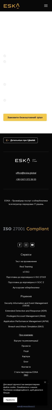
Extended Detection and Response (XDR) (26, 310)
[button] (25, 117)
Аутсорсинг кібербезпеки (26, 287)
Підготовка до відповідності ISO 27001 (26, 277)
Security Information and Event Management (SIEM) (26, 304)
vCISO (26, 272)
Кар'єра (26, 356)
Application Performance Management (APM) (26, 321)
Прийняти (10, 400)
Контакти (26, 367)
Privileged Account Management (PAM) (26, 316)
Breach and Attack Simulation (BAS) (26, 326)
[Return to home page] (11, 6)
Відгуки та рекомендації (26, 340)
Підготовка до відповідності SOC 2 (26, 282)
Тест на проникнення (26, 261)
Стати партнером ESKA (26, 372)
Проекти (26, 346)
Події (26, 351)
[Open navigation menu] (46, 5)
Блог (26, 361)
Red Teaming (26, 266)
